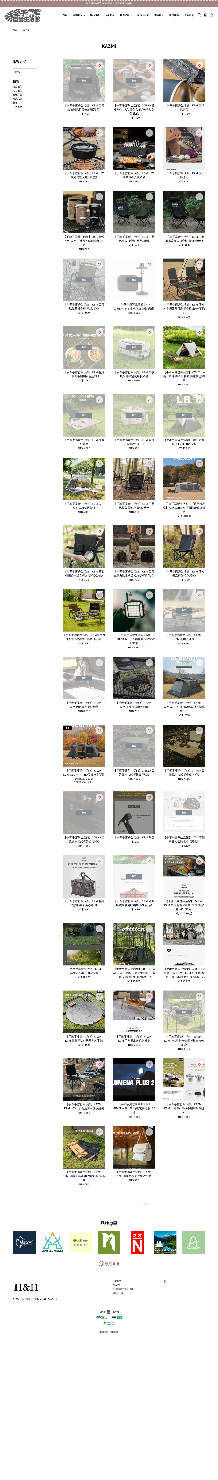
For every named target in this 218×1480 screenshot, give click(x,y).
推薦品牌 (124, 15)
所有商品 (117, 1281)
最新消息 (189, 15)
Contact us (118, 1293)
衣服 (15, 102)
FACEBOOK (143, 15)
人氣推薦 (17, 90)
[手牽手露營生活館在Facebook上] (165, 1283)
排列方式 (19, 62)
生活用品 (17, 106)
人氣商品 (109, 15)
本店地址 (159, 15)
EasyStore (52, 1299)
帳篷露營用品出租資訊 (123, 1289)
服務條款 (104, 1332)
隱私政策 (114, 1332)
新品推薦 (95, 15)
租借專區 (174, 15)
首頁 (65, 15)
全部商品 (77, 15)
